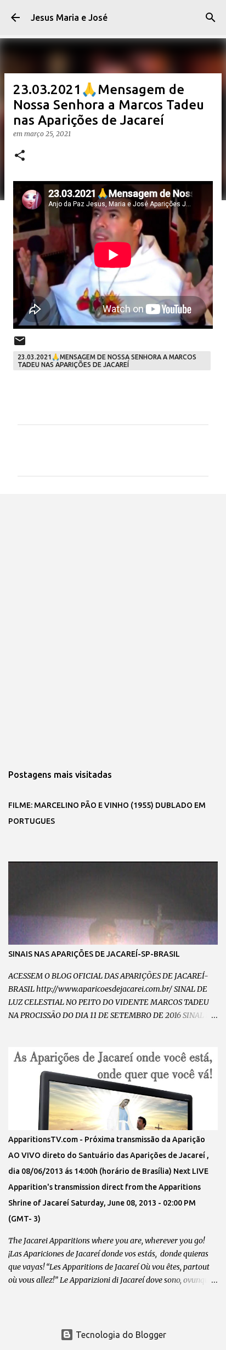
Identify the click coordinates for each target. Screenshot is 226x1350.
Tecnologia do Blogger (120, 1335)
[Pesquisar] (210, 17)
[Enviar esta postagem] (19, 344)
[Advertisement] (113, 623)
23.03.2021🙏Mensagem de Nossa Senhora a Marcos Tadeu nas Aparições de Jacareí (107, 360)
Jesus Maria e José (69, 17)
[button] (19, 156)
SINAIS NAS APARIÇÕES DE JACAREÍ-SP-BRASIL (94, 954)
